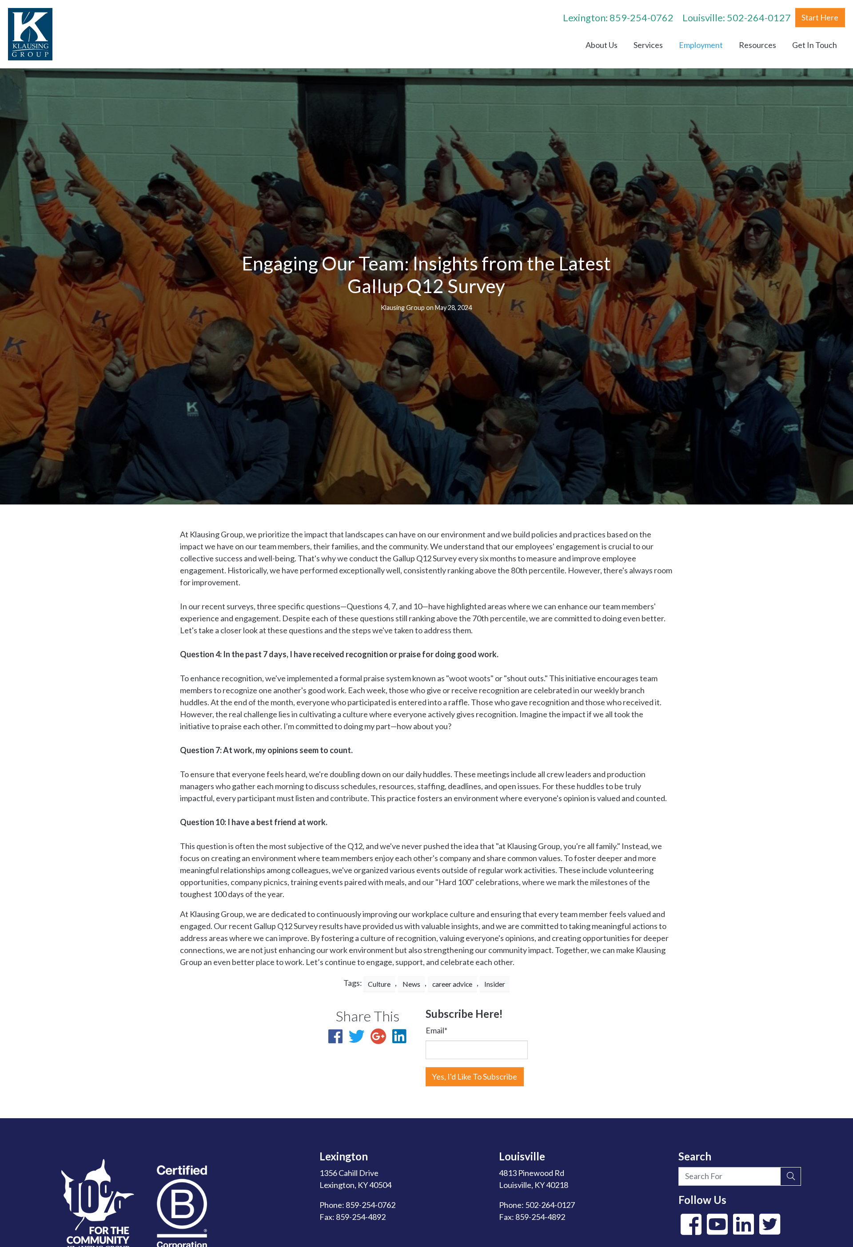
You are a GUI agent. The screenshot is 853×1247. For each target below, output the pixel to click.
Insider (494, 984)
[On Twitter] (769, 1230)
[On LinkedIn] (743, 1230)
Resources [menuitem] (757, 45)
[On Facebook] (690, 1230)
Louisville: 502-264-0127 (736, 18)
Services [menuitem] (648, 45)
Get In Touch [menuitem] (814, 45)
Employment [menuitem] (701, 45)
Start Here (819, 17)
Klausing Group (403, 307)
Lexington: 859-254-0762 (618, 18)
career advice (452, 984)
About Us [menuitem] (602, 45)
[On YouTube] (717, 1230)
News (411, 984)
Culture (379, 984)
